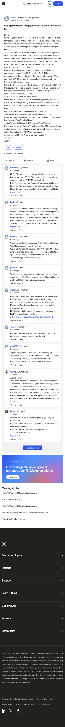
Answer (30, 160)
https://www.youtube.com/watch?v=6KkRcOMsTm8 (31, 317)
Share (52, 160)
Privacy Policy (7, 704)
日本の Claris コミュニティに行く (37, 704)
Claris (4, 544)
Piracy (18, 704)
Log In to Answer (32, 448)
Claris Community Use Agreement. (18, 682)
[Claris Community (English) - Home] (32, 4)
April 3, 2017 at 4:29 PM (20, 21)
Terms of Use (42, 699)
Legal (52, 699)
